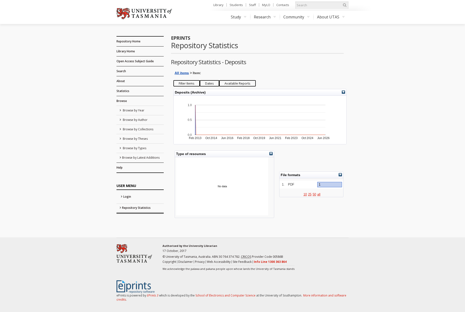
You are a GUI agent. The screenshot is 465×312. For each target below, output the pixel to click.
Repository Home (128, 41)
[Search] (345, 5)
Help (119, 167)
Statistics (122, 91)
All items (182, 73)
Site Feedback (242, 262)
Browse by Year (133, 110)
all (318, 194)
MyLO (266, 5)
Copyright (169, 262)
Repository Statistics (136, 208)
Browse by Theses (135, 139)
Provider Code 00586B (262, 257)
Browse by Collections (137, 129)
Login (127, 197)
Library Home (125, 51)
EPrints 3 (152, 295)
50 (314, 194)
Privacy (200, 262)
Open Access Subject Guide (135, 61)
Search (121, 71)
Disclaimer (185, 262)
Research (262, 17)
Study (236, 17)
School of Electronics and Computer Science (225, 295)
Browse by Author (134, 120)
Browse (121, 101)
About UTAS (328, 17)
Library (218, 5)
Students (236, 5)
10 (305, 194)
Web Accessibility (219, 262)
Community (293, 17)
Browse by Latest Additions (141, 158)
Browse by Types (134, 148)
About (120, 81)
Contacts (282, 5)
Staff (252, 5)
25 (309, 194)
